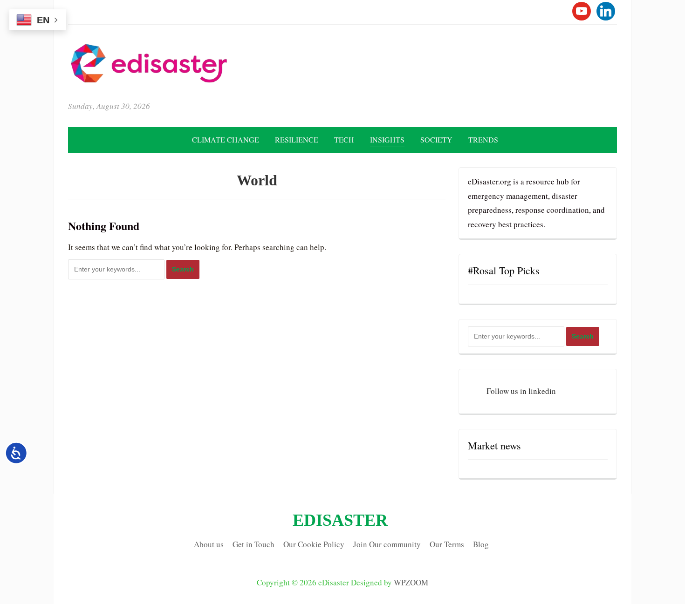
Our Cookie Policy (313, 544)
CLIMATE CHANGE (225, 139)
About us (209, 544)
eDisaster (340, 520)
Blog (481, 544)
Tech (344, 139)
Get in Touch (253, 544)
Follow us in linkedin (521, 391)
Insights (387, 139)
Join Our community (387, 544)
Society (436, 139)
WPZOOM (411, 582)
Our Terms (447, 544)
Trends (483, 139)
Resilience (296, 139)
